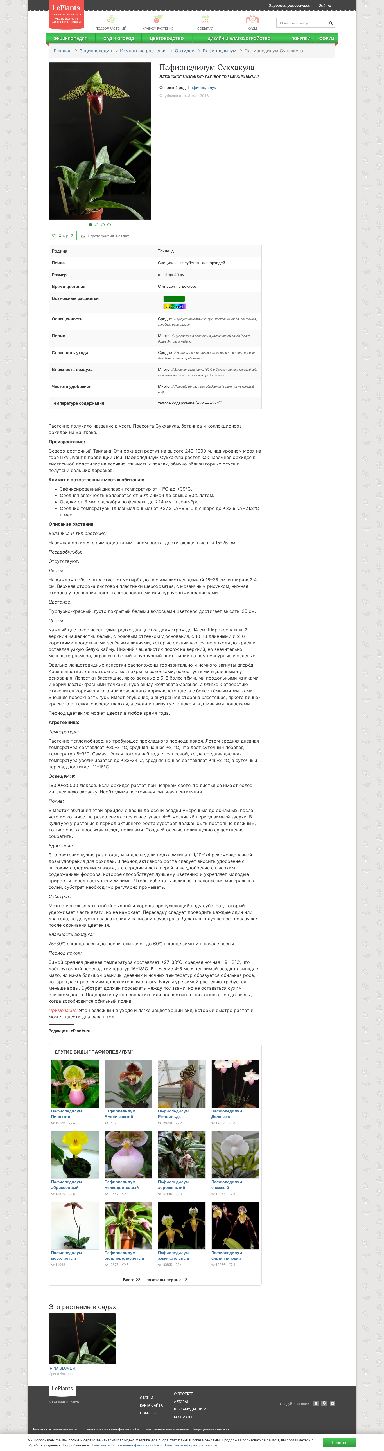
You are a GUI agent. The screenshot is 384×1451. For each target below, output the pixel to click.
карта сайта (151, 1405)
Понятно (339, 1442)
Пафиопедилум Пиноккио (66, 1113)
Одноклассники (324, 1403)
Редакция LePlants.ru (70, 1030)
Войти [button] (325, 5)
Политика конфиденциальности (54, 1429)
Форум (326, 38)
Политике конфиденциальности (190, 1445)
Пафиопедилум (219, 50)
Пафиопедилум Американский (120, 1113)
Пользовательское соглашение (166, 1429)
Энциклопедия (70, 38)
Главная (62, 50)
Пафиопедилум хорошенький (173, 1184)
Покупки (300, 38)
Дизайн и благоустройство (239, 38)
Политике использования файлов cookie (124, 1445)
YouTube (332, 1403)
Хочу (65, 235)
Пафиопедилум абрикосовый (66, 1184)
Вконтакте (316, 1403)
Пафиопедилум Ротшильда (173, 1113)
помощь (148, 1412)
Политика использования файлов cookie (110, 1429)
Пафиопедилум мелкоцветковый (122, 1184)
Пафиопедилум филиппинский (226, 1255)
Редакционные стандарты (211, 1429)
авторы (181, 1401)
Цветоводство (167, 38)
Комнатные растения (143, 50)
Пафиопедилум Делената (226, 1113)
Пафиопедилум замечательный (173, 1255)
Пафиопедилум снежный (226, 1184)
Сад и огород (118, 38)
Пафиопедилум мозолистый (66, 1255)
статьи (146, 1397)
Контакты (183, 1416)
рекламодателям (190, 1409)
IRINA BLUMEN (62, 1368)
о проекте (183, 1393)
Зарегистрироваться (289, 5)
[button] (100, 141)
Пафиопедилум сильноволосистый (124, 1255)
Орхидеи (185, 50)
